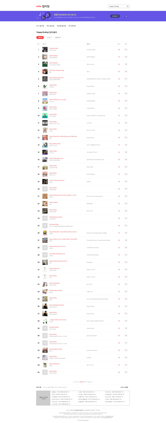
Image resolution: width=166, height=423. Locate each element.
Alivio (88, 71)
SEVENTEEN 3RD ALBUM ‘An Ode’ (95, 159)
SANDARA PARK (91, 101)
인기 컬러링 (40, 26)
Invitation (89, 357)
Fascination (89, 262)
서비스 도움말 (124, 387)
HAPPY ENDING (91, 57)
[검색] (128, 6)
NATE (38, 6)
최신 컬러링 (50, 26)
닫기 (126, 16)
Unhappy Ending (91, 49)
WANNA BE (89, 203)
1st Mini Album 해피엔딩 (93, 247)
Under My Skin (90, 328)
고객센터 (98, 410)
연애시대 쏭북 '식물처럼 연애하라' (95, 321)
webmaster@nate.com (107, 417)
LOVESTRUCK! (90, 108)
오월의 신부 (90, 291)
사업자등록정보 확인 (109, 416)
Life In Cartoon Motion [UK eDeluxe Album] (97, 299)
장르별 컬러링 (61, 26)
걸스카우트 (89, 284)
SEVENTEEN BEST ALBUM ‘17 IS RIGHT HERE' (98, 79)
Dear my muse (90, 64)
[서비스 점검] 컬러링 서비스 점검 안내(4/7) (55, 387)
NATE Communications (83, 420)
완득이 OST (90, 211)
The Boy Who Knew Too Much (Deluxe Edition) (98, 240)
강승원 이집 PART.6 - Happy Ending (96, 115)
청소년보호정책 (86, 410)
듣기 (119, 49)
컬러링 (46, 6)
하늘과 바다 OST (91, 269)
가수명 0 (48, 37)
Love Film (89, 123)
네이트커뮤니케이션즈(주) (64, 412)
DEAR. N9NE (90, 167)
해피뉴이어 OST (91, 130)
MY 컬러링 (72, 26)
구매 (126, 49)
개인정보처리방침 (78, 410)
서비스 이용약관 (70, 410)
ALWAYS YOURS (91, 93)
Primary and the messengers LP (95, 196)
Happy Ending (90, 86)
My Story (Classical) (92, 335)
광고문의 (93, 410)
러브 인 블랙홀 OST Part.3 (93, 145)
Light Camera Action (92, 350)
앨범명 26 (58, 37)
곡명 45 (40, 37)
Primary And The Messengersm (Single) (97, 233)
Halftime (89, 181)
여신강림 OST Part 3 (92, 152)
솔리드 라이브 (90, 365)
